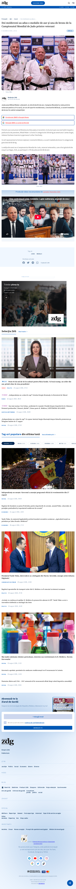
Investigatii (6, 824)
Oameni (19, 813)
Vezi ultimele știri (48, 434)
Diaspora (33, 787)
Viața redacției (51, 787)
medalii (39, 254)
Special (5, 808)
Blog (4, 782)
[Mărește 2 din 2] (72, 157)
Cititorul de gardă (19, 791)
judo (33, 254)
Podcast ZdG (24, 787)
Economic (5, 512)
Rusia (21, 443)
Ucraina (34, 443)
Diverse (36, 766)
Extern (30, 766)
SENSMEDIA (41, 883)
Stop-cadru (24, 818)
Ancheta (4, 829)
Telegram (29, 858)
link (6, 297)
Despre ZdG (6, 750)
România (49, 443)
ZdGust (5, 799)
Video (4, 399)
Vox (17, 818)
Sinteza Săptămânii (8, 412)
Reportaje (12, 813)
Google (32, 864)
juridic (28, 792)
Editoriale (41, 787)
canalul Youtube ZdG (51, 192)
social (40, 792)
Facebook (41, 858)
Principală (4, 19)
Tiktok (44, 864)
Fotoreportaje (29, 813)
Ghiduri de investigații (56, 829)
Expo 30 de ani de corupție (52, 813)
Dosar (11, 829)
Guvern (8, 443)
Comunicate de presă (9, 582)
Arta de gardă (6, 791)
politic (34, 792)
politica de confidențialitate (34, 723)
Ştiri (11, 19)
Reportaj (12, 818)
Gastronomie (61, 787)
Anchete (4, 818)
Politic (9, 388)
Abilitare (4, 813)
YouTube (35, 858)
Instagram (47, 858)
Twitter (38, 864)
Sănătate (15, 787)
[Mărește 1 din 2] (35, 157)
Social (16, 19)
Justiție (4, 766)
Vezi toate (22, 331)
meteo (62, 443)
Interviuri (38, 813)
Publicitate (5, 753)
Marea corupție (19, 829)
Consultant (30, 791)
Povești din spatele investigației (37, 829)
